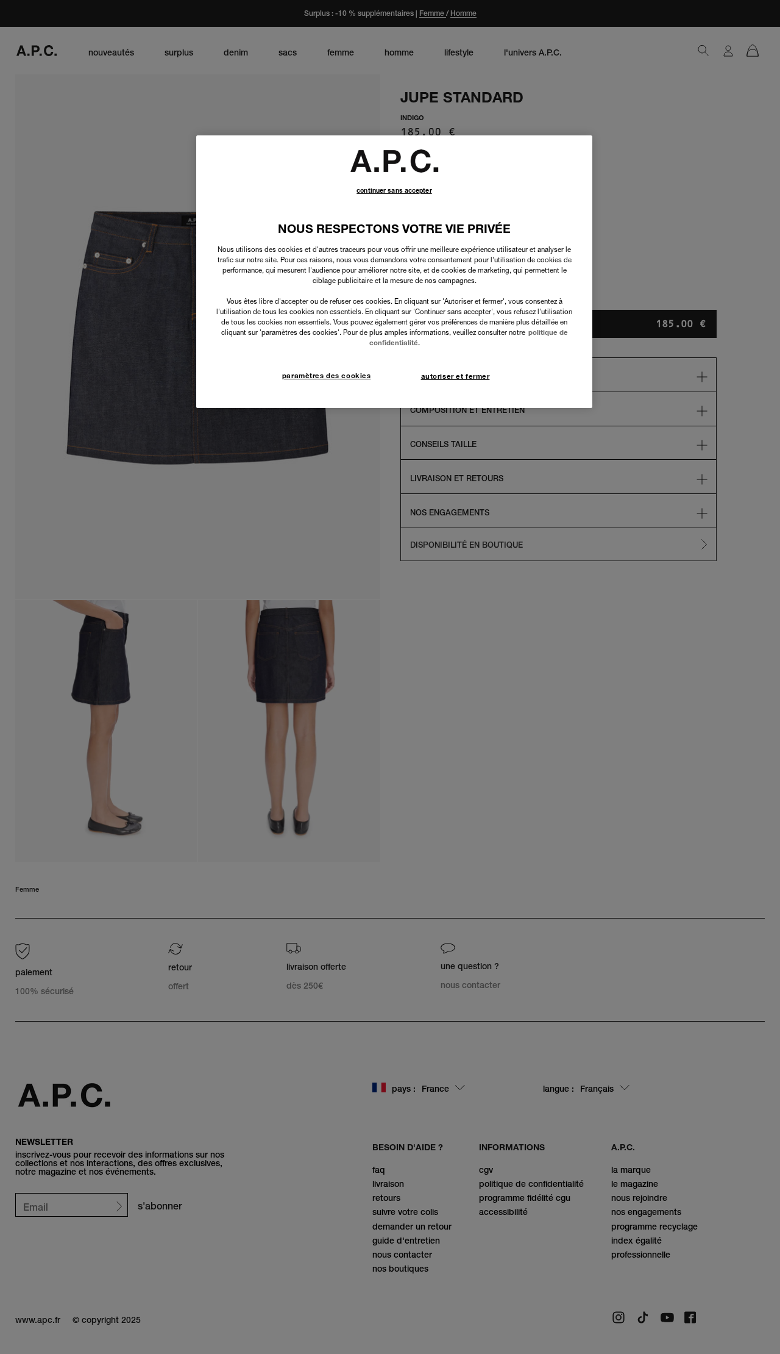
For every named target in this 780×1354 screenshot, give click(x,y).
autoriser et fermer (455, 376)
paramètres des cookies (326, 375)
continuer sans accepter (393, 191)
